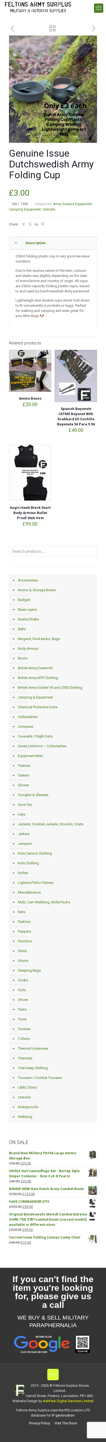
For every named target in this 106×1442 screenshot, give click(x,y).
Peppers (24, 931)
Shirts (22, 951)
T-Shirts (24, 1039)
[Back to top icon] (53, 1374)
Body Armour (28, 648)
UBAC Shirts (27, 1087)
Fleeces (24, 766)
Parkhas (24, 922)
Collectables (28, 717)
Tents (22, 1009)
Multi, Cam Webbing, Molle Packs (44, 902)
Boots (22, 658)
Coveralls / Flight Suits (35, 736)
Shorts (23, 961)
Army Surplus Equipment (72, 204)
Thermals (25, 1058)
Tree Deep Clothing (33, 1068)
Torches (24, 1029)
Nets (21, 912)
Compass (25, 727)
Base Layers (27, 609)
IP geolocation (63, 1415)
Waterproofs (28, 1107)
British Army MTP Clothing (38, 678)
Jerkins (23, 834)
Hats (21, 814)
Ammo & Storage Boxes (37, 590)
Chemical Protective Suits (37, 707)
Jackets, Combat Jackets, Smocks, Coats (50, 824)
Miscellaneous (29, 892)
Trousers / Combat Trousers (40, 1078)
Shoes (23, 1000)
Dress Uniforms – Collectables (42, 746)
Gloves (23, 785)
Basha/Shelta (28, 619)
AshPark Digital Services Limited (68, 1401)
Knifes (23, 873)
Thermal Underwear (33, 1048)
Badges (24, 600)
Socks (23, 980)
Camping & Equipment (35, 697)
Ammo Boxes (30, 398)
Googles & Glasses (33, 795)
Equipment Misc (30, 756)
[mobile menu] (98, 8)
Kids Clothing (28, 863)
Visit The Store (65, 1423)
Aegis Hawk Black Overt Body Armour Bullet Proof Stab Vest (30, 513)
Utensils (48, 209)
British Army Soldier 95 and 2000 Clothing (50, 688)
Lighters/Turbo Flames (35, 883)
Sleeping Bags (29, 970)
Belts (22, 629)
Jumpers (25, 844)
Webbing (25, 1117)
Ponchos (25, 941)
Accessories (28, 580)
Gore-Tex (25, 805)
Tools (22, 1019)
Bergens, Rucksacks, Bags (39, 639)
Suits (22, 990)
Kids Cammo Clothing (35, 853)
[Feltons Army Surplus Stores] (38, 7)
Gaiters (23, 775)
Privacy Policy (39, 1423)
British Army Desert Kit (35, 668)
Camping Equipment (25, 209)
